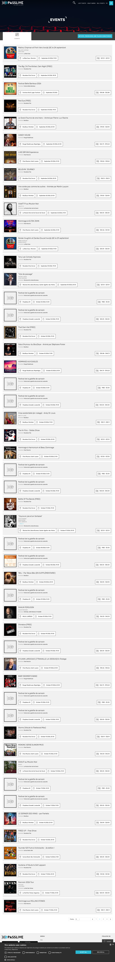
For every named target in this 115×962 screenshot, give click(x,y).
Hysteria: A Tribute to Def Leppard (31, 865)
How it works (91, 3)
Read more (15, 949)
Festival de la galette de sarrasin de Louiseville (36, 295)
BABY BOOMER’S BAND (27, 676)
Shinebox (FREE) (25, 625)
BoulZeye (26, 120)
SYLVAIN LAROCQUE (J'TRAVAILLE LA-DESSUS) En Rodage (42, 659)
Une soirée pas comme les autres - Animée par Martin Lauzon (43, 186)
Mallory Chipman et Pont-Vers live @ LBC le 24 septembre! (42, 48)
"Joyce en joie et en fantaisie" (30, 516)
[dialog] (57, 952)
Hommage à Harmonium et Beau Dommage (36, 447)
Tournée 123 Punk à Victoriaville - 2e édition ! (36, 848)
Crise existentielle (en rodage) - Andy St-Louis (36, 413)
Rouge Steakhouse (28, 137)
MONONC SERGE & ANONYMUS (30, 745)
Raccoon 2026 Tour (26, 882)
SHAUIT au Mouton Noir (27, 762)
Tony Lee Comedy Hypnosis (29, 257)
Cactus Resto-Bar (28, 850)
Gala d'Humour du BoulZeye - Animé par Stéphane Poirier (41, 344)
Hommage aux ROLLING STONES (31, 901)
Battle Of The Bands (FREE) (29, 499)
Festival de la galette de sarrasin (31, 293)
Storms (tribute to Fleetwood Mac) (32, 728)
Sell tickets (101, 3)
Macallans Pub (27, 69)
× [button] (113, 944)
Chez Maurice (27, 154)
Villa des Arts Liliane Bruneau (31, 280)
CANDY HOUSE (24, 135)
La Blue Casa (27, 53)
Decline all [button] (100, 952)
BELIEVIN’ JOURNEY (26, 169)
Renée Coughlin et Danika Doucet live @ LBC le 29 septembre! (43, 238)
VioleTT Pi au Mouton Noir (28, 204)
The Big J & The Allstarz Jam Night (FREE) (35, 66)
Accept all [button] (83, 952)
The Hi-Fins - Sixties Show (29, 430)
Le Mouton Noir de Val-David (31, 208)
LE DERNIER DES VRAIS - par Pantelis (33, 813)
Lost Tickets (82, 3)
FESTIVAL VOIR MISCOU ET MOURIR (32, 612)
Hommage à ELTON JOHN (28, 221)
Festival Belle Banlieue (29, 86)
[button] (38, 960)
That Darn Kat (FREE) (26, 327)
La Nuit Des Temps (28, 888)
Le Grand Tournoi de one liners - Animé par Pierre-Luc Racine (43, 118)
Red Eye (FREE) (24, 101)
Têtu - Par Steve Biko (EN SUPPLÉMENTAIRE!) (36, 573)
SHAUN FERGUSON (26, 607)
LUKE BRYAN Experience (28, 152)
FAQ (41, 940)
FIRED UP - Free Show (27, 831)
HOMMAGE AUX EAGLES (28, 361)
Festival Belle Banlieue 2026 (29, 83)
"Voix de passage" (25, 274)
